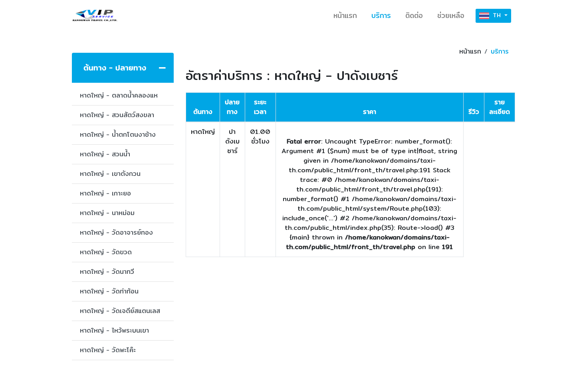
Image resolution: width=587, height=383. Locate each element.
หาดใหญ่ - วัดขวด (106, 252)
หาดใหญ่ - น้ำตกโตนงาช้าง (118, 135)
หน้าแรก (345, 15)
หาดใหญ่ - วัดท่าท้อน (109, 291)
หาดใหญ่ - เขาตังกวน (110, 174)
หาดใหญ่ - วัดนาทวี (107, 272)
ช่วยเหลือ (450, 15)
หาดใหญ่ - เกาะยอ (105, 193)
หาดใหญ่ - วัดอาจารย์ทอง (116, 232)
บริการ (381, 15)
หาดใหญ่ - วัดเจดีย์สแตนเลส (120, 311)
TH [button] (497, 15)
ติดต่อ (414, 15)
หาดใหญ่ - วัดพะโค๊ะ (108, 350)
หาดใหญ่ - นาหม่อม (107, 213)
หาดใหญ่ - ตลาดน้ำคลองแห (119, 95)
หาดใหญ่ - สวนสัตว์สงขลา (117, 115)
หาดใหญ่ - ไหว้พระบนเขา (114, 330)
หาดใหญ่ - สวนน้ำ (105, 154)
